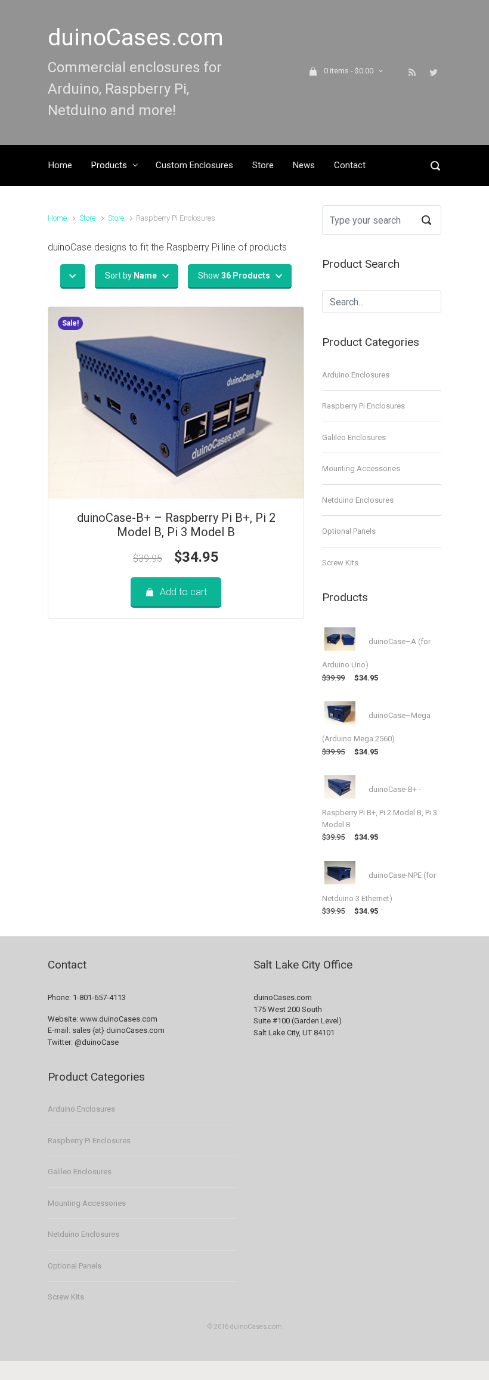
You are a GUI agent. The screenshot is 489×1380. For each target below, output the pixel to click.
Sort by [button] (131, 275)
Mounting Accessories (361, 468)
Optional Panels (349, 531)
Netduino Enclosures (358, 500)
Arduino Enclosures (355, 374)
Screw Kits (340, 562)
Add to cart (183, 592)
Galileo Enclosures (354, 437)
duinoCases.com (136, 37)
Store (87, 218)
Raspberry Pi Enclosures (363, 405)
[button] (72, 275)
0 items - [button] (348, 70)
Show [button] (234, 275)
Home (57, 218)
